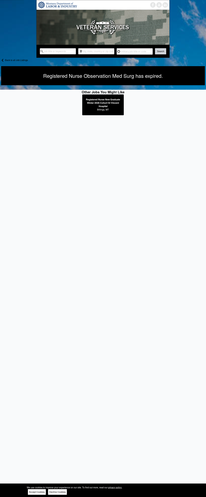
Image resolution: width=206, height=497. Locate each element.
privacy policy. (115, 487)
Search (160, 51)
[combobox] (58, 51)
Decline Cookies (57, 491)
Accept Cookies (37, 491)
